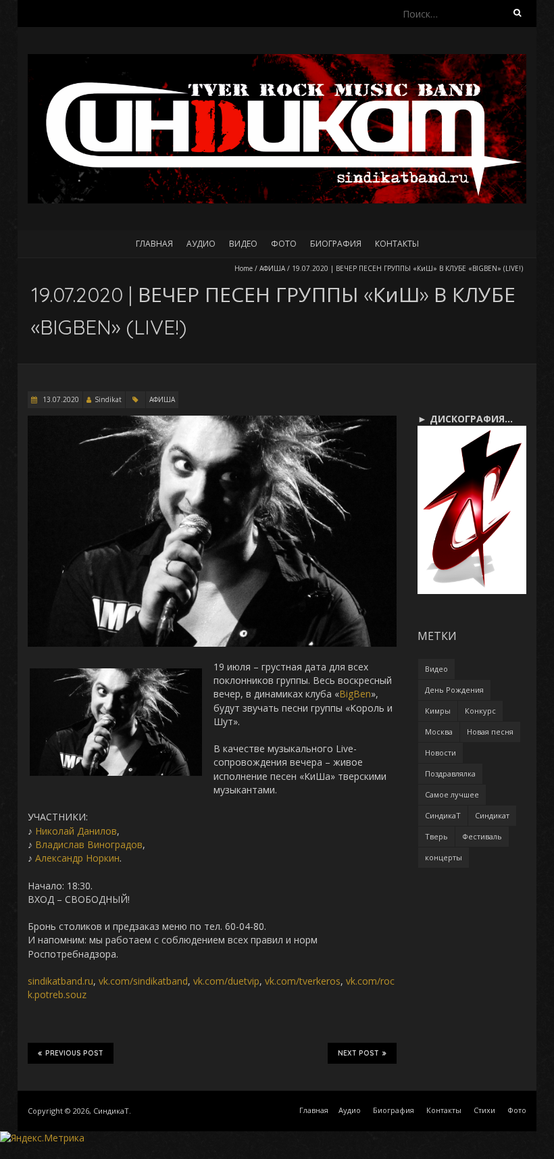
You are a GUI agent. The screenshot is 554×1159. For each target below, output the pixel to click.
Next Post (358, 1053)
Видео (243, 244)
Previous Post (74, 1053)
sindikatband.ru (60, 981)
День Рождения (454, 690)
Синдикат (492, 815)
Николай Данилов (76, 830)
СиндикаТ (443, 815)
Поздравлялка (450, 773)
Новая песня (490, 731)
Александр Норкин (77, 858)
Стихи (484, 1110)
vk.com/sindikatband (143, 981)
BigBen (355, 693)
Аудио (201, 244)
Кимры (438, 711)
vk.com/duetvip (226, 981)
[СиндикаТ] (277, 60)
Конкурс (480, 711)
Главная (154, 244)
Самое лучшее (452, 794)
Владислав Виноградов (89, 844)
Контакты (397, 244)
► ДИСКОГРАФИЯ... (465, 418)
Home (243, 268)
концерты (443, 857)
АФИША (272, 268)
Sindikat (108, 399)
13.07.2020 (60, 399)
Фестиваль (482, 836)
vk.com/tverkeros (303, 981)
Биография (335, 244)
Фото (284, 244)
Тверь (436, 836)
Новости (440, 752)
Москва (439, 731)
